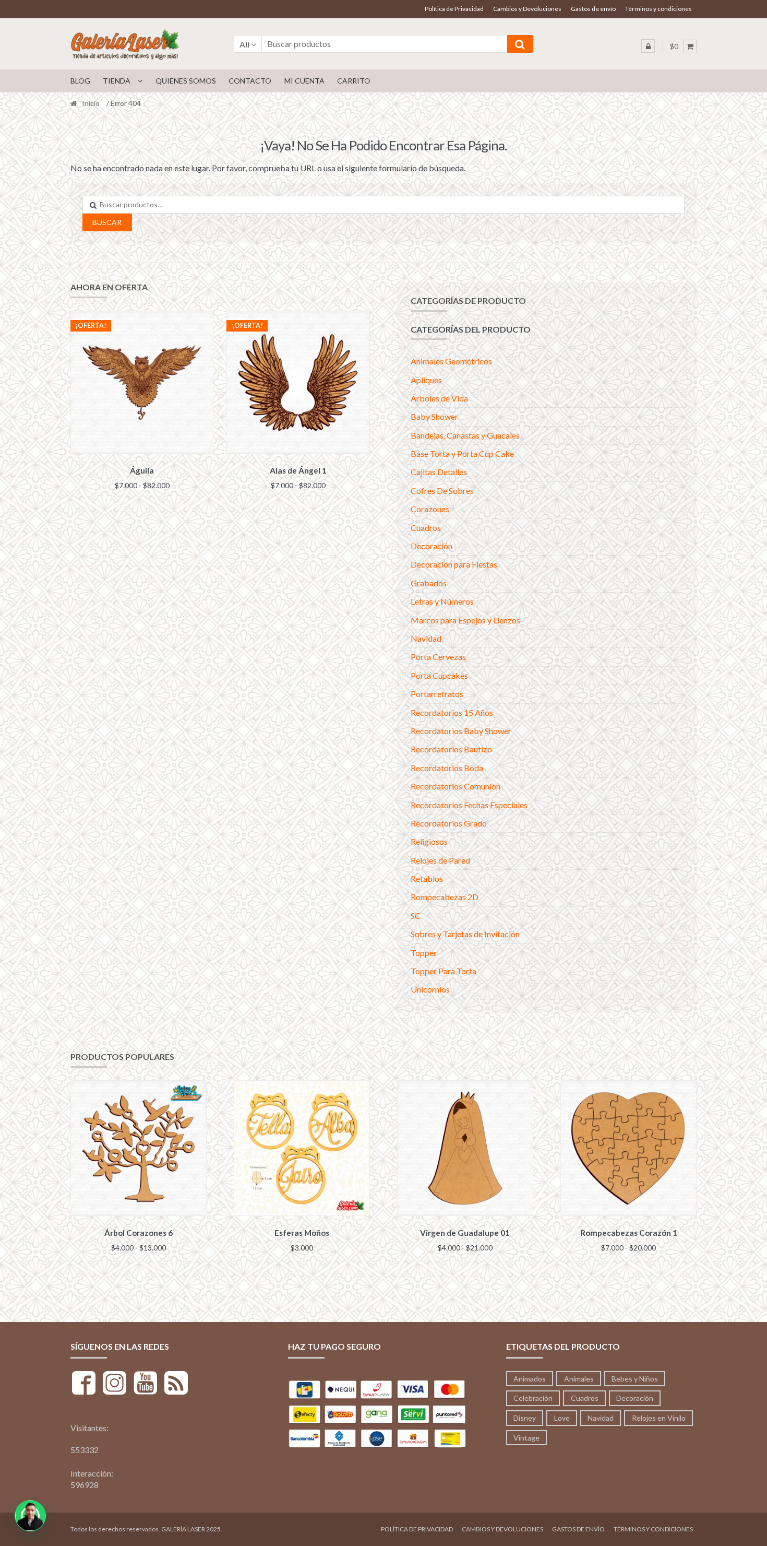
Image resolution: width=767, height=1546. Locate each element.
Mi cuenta (304, 80)
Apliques (426, 380)
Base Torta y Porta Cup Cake (462, 453)
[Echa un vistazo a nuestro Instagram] (114, 1384)
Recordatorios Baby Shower (461, 731)
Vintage (526, 1437)
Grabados (429, 583)
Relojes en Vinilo (659, 1417)
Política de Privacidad (454, 9)
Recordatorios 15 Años (452, 712)
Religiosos (429, 841)
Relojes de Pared (440, 860)
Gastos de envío (593, 9)
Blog (80, 80)
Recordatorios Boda (447, 768)
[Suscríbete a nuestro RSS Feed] (176, 1384)
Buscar (107, 222)
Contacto (250, 80)
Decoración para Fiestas (454, 564)
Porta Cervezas (438, 657)
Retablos (427, 878)
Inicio (91, 103)
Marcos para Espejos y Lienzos (465, 620)
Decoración (431, 546)
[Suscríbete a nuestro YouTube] (145, 1384)
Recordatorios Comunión (455, 786)
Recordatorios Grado (449, 823)
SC (416, 915)
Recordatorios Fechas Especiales (469, 805)
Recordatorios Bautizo (451, 749)
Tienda (116, 80)
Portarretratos (437, 694)
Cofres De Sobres (442, 490)
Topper (424, 953)
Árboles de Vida (439, 398)
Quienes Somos (185, 80)
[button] (30, 1515)
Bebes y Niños (635, 1378)
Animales (579, 1378)
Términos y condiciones (658, 9)
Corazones (430, 509)
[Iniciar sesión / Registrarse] (648, 46)
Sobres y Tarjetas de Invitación (465, 934)
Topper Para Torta (443, 971)
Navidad (426, 638)
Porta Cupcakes (439, 675)
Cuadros (426, 528)
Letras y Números (442, 601)
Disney (524, 1417)
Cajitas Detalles (439, 472)
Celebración (533, 1398)
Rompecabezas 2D (444, 897)
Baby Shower (434, 416)
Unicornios (430, 989)
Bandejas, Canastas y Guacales (465, 435)
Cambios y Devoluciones (527, 9)
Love (562, 1417)
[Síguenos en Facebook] (83, 1384)
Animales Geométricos (451, 361)
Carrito (353, 80)
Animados (529, 1378)
